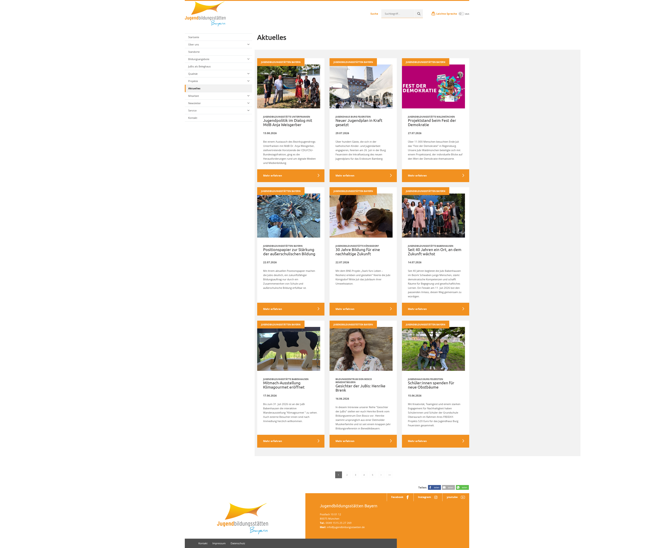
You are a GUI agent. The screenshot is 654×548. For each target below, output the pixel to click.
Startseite (193, 37)
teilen (436, 487)
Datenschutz (238, 543)
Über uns (193, 44)
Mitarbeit (193, 96)
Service (192, 110)
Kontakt (192, 117)
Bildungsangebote (198, 59)
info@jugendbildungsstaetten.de (346, 527)
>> (389, 474)
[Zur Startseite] (205, 13)
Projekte (193, 81)
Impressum (219, 543)
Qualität (193, 73)
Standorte (194, 51)
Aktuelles (194, 88)
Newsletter (194, 103)
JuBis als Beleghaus (199, 66)
